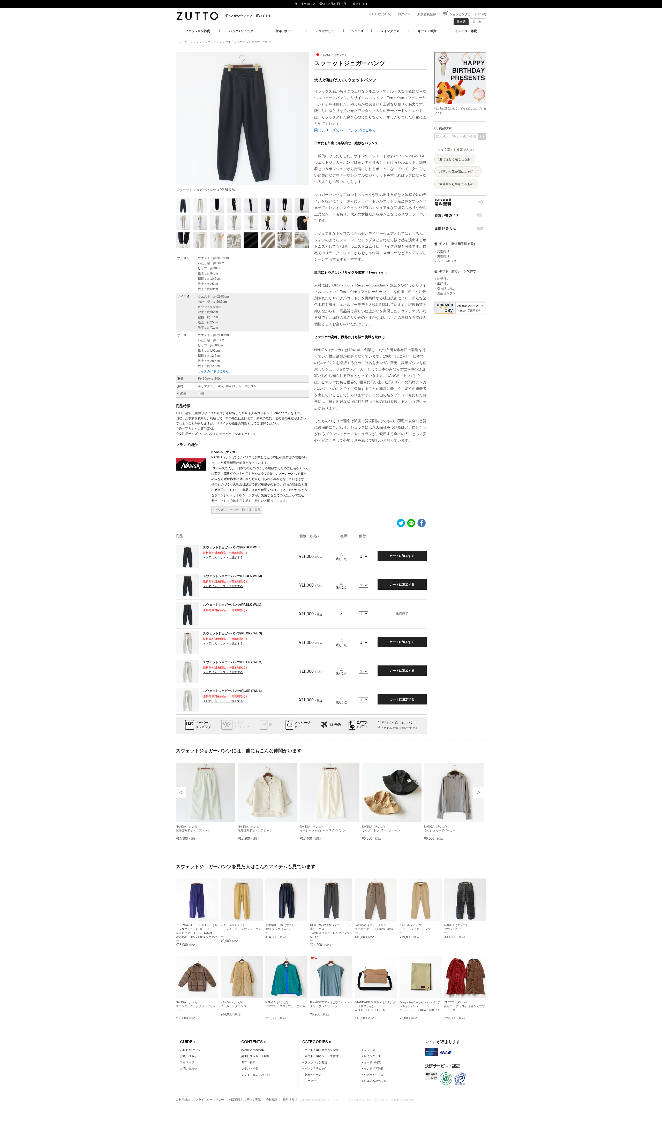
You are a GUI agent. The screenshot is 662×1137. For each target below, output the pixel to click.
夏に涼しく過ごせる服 (454, 159)
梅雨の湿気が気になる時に (458, 171)
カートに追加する (402, 556)
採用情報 (288, 1099)
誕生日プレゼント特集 (255, 1056)
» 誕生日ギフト (445, 293)
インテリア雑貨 (466, 31)
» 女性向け (441, 251)
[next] (478, 792)
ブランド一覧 (249, 1068)
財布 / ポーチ (285, 31)
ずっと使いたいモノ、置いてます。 (249, 16)
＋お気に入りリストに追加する (223, 557)
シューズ (357, 31)
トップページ (184, 41)
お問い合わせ (460, 228)
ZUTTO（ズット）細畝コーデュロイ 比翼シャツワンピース (464, 1006)
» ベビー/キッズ (445, 261)
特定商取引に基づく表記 (245, 1099)
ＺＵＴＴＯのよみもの (255, 1074)
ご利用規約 (183, 1099)
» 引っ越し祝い (445, 288)
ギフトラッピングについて (396, 722)
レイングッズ (390, 31)
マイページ (187, 1062)
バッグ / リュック (241, 31)
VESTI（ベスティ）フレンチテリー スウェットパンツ (241, 928)
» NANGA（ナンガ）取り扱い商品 (237, 510)
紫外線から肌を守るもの (456, 184)
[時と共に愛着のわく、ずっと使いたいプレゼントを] (460, 51)
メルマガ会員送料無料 (460, 202)
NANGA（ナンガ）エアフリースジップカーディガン (285, 1006)
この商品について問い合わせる (399, 727)
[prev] (181, 792)
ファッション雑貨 (197, 31)
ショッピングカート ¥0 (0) (467, 14)
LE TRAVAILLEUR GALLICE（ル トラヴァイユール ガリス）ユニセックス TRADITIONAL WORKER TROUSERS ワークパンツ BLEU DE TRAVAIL (196, 932)
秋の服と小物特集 (252, 1049)
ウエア (229, 41)
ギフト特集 (248, 1062)
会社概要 (271, 1099)
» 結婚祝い (441, 279)
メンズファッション (209, 41)
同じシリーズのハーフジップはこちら (345, 130)
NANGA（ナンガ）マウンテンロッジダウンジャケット (196, 1006)
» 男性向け (441, 256)
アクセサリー (324, 31)
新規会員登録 (426, 14)
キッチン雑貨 (427, 31)
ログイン (404, 14)
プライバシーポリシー (209, 1099)
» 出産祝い (441, 283)
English (478, 21)
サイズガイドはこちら (213, 371)
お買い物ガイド (460, 215)
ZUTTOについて (380, 14)
